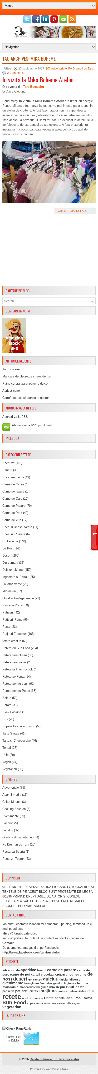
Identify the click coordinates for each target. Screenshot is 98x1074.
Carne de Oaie (12, 498)
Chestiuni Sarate (13, 534)
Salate (6, 698)
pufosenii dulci (78, 991)
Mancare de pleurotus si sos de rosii (27, 376)
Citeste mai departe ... (75, 211)
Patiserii (8, 612)
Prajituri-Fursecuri (14, 634)
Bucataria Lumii (13, 477)
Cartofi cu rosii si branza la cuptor (25, 398)
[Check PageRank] (16, 1028)
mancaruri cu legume (34, 987)
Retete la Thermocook (17, 669)
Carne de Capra (13, 484)
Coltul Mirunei (11, 802)
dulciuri (51, 978)
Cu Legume (10, 541)
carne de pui (20, 974)
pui (91, 991)
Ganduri (7, 830)
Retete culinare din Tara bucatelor (54, 1059)
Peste (6, 626)
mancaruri (10, 987)
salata (87, 998)
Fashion (7, 823)
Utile (5, 755)
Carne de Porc (12, 513)
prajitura (48, 991)
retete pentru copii (59, 998)
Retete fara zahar (14, 662)
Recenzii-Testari (13, 858)
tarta (47, 1003)
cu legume (77, 974)
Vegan (6, 762)
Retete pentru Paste (16, 691)
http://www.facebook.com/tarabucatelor (31, 952)
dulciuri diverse (69, 979)
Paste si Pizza (12, 605)
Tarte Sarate (10, 733)
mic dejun (57, 987)
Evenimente (10, 816)
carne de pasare (61, 970)
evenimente (12, 983)
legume (82, 983)
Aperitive (8, 463)
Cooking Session (14, 809)
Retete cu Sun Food (16, 648)
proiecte (63, 991)
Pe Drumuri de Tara (80, 68)
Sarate (6, 705)
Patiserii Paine (12, 619)
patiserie (8, 991)
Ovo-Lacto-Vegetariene (18, 598)
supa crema (35, 1003)
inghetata (70, 983)
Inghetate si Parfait (15, 577)
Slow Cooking (11, 712)
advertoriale (11, 970)
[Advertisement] (49, 251)
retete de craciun (32, 998)
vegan (76, 1003)
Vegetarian (9, 769)
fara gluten (31, 983)
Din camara (10, 562)
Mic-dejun (9, 591)
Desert (6, 555)
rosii (79, 998)
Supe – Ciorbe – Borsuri (18, 726)
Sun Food (14, 1002)
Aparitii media (11, 794)
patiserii (22, 991)
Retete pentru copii (15, 683)
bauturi (41, 970)
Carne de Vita (11, 520)
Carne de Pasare (13, 505)
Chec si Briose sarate (17, 527)
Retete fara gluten (14, 655)
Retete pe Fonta (13, 676)
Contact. (8, 943)
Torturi (6, 747)
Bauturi (7, 470)
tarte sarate (58, 1003)
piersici (34, 991)
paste (79, 987)
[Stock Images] (14, 352)
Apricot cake (11, 390)
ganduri (58, 983)
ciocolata (47, 974)
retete (11, 996)
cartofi (35, 974)
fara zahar (46, 983)
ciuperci (62, 974)
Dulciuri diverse (13, 570)
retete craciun (11, 641)
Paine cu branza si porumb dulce (25, 383)
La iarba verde (12, 584)
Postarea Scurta (13, 851)
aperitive (28, 970)
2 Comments (15, 72)
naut (70, 987)
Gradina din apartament (18, 837)
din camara (35, 979)
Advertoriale (59, 68)
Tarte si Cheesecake (16, 740)
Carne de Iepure (13, 491)
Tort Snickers (11, 369)
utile (68, 1003)
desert (20, 978)
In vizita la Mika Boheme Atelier (38, 79)
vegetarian (11, 1007)
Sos (5, 719)
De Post (8, 548)
